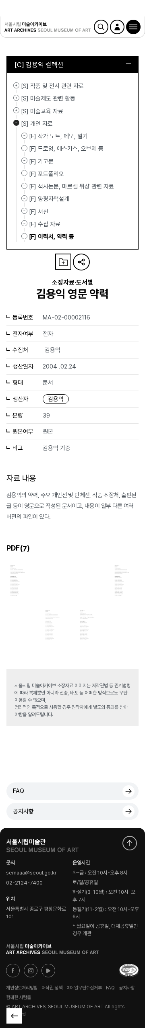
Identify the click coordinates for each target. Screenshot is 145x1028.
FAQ (18, 791)
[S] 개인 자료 (16, 123)
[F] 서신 (38, 211)
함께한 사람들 (18, 997)
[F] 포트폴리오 (46, 174)
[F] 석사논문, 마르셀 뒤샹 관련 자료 (71, 186)
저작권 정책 (51, 988)
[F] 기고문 (41, 161)
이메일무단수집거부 (84, 988)
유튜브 (48, 970)
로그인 (117, 27)
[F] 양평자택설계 (49, 199)
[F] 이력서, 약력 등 (51, 236)
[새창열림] (42, 844)
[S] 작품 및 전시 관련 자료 (16, 85)
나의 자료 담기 (63, 262)
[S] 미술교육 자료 (16, 110)
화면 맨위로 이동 (129, 843)
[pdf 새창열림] (20, 579)
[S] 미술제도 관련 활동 (16, 97)
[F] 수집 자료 (44, 224)
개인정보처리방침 (21, 988)
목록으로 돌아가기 (14, 1016)
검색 (101, 27)
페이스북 (12, 970)
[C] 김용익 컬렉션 (39, 65)
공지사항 (23, 811)
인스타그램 (30, 970)
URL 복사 (81, 262)
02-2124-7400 (24, 883)
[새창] (129, 970)
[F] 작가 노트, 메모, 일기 (58, 136)
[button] (133, 27)
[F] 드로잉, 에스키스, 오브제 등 (66, 148)
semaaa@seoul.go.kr (31, 873)
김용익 (56, 399)
